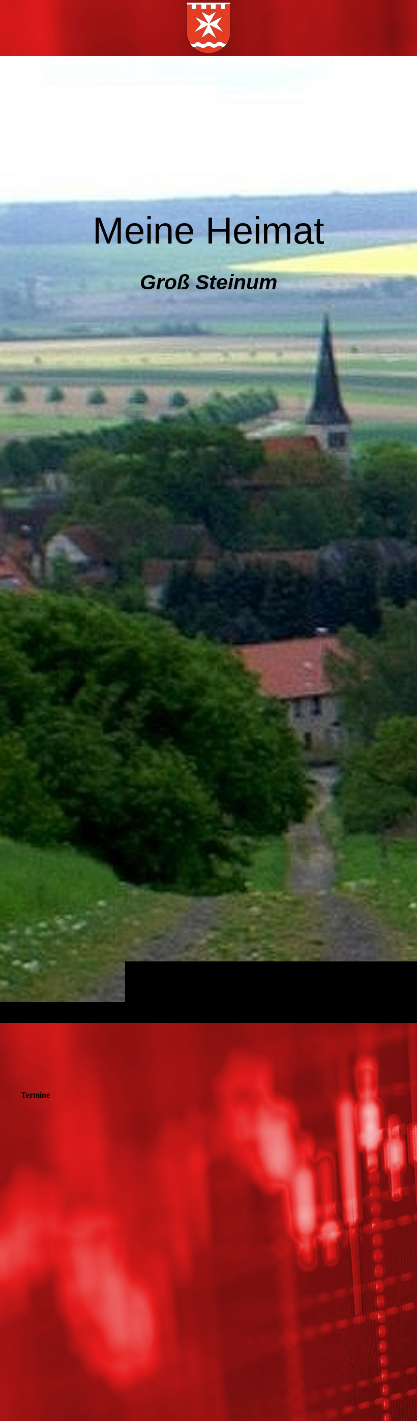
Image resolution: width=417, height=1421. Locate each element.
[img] (208, 539)
